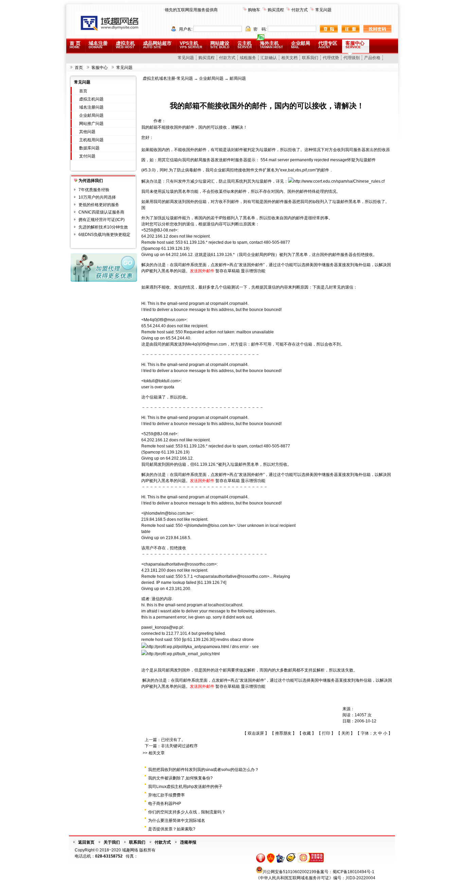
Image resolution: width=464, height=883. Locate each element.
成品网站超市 (157, 44)
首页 (79, 67)
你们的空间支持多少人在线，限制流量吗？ (187, 812)
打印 (326, 733)
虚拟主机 (125, 44)
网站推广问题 (91, 123)
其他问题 (87, 131)
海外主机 (271, 44)
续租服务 (248, 57)
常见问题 (323, 9)
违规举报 (188, 842)
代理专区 (327, 44)
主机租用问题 (91, 139)
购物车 (254, 9)
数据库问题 (89, 148)
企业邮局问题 (91, 115)
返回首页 (86, 842)
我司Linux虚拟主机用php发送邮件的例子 (185, 786)
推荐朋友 (283, 733)
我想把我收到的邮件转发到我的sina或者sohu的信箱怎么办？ (203, 769)
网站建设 (219, 44)
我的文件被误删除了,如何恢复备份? (180, 778)
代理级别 (351, 57)
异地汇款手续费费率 (166, 795)
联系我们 (310, 57)
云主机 (244, 44)
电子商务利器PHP (164, 803)
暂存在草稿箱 (227, 271)
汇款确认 (269, 57)
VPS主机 (191, 44)
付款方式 (299, 9)
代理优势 (331, 57)
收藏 (307, 733)
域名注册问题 (91, 107)
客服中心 (354, 44)
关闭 (345, 733)
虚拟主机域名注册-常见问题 (168, 78)
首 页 (75, 44)
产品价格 (372, 57)
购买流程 (276, 9)
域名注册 (98, 44)
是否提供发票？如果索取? (171, 829)
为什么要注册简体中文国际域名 (176, 820)
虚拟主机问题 (91, 99)
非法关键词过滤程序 (179, 745)
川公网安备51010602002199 (289, 871)
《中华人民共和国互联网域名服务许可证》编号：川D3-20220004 (315, 878)
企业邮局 (300, 44)
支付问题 (87, 156)
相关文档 (289, 57)
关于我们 (112, 842)
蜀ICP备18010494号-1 (353, 871)
